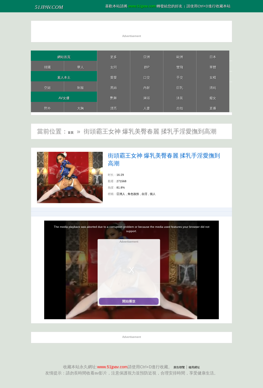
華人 (80, 66)
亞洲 (146, 55)
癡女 (212, 96)
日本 (212, 55)
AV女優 (64, 96)
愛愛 (113, 76)
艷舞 (113, 96)
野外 (47, 107)
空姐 (47, 86)
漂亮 (113, 107)
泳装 (179, 96)
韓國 (47, 66)
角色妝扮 (133, 194)
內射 (146, 86)
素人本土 (64, 76)
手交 (179, 76)
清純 (212, 86)
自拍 (179, 107)
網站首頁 (64, 55)
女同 (113, 66)
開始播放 (128, 301)
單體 (212, 66)
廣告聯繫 (176, 367)
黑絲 (113, 86)
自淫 (144, 194)
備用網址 (196, 367)
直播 (212, 107)
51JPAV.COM (57, 6)
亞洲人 (121, 194)
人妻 (146, 107)
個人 (153, 194)
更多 (113, 55)
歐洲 (179, 55)
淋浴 (146, 96)
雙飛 (179, 66)
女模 (212, 76)
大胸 (80, 107)
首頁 (74, 131)
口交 (146, 76)
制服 (80, 86)
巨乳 (179, 86)
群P (147, 66)
